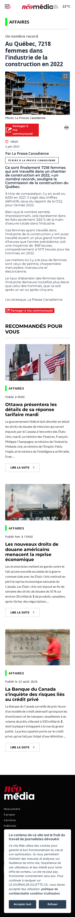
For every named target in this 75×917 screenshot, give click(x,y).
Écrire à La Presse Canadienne (32, 160)
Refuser (53, 904)
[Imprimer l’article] (66, 128)
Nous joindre (12, 809)
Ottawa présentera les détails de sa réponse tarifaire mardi (31, 409)
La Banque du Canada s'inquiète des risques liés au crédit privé (35, 694)
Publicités (10, 826)
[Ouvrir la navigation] (7, 6)
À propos (9, 814)
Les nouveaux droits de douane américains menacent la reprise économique (31, 552)
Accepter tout (22, 904)
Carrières (10, 820)
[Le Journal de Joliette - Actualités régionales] (37, 6)
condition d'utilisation (45, 893)
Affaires (19, 22)
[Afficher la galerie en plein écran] (65, 76)
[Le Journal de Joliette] (19, 791)
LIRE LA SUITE (19, 467)
